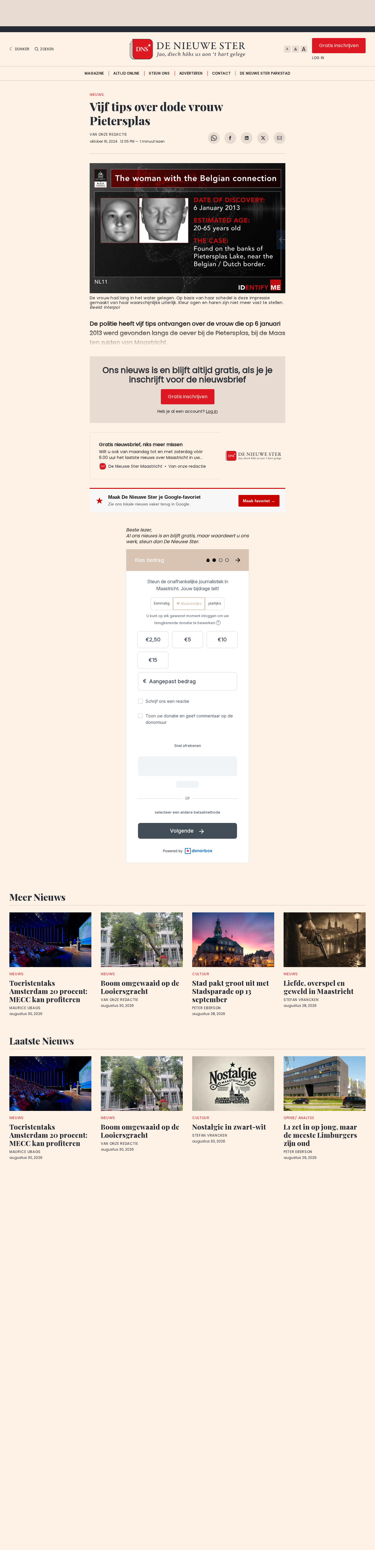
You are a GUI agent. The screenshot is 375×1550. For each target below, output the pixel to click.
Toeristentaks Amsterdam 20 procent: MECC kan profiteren (48, 991)
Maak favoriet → (259, 500)
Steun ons (159, 73)
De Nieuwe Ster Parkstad (265, 73)
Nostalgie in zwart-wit (229, 1126)
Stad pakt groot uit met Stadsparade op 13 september (230, 991)
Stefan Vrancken (301, 999)
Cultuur (200, 973)
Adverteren (191, 73)
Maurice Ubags (25, 1008)
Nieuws (97, 94)
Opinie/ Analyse (299, 1117)
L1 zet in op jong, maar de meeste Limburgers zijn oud (320, 1135)
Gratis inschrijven (339, 45)
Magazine (94, 73)
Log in (318, 58)
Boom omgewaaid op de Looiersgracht (140, 987)
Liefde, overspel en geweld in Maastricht (319, 987)
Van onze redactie (108, 134)
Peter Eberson (206, 1008)
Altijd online (126, 73)
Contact (221, 73)
